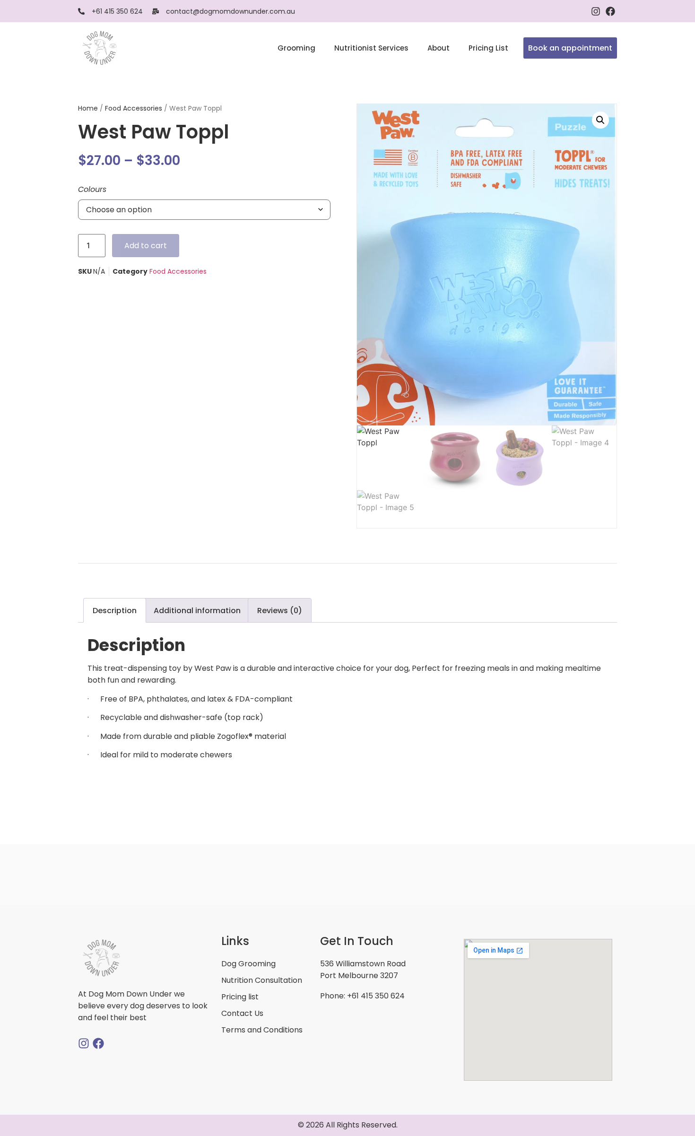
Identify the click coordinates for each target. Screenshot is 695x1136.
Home (88, 108)
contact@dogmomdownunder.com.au (230, 11)
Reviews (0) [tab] (279, 610)
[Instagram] (595, 11)
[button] (600, 120)
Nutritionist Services (371, 48)
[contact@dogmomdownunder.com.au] (155, 11)
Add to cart (145, 245)
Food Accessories (133, 108)
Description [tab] (115, 610)
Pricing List (488, 48)
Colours (92, 189)
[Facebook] (610, 11)
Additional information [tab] (197, 610)
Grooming (296, 48)
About (438, 48)
